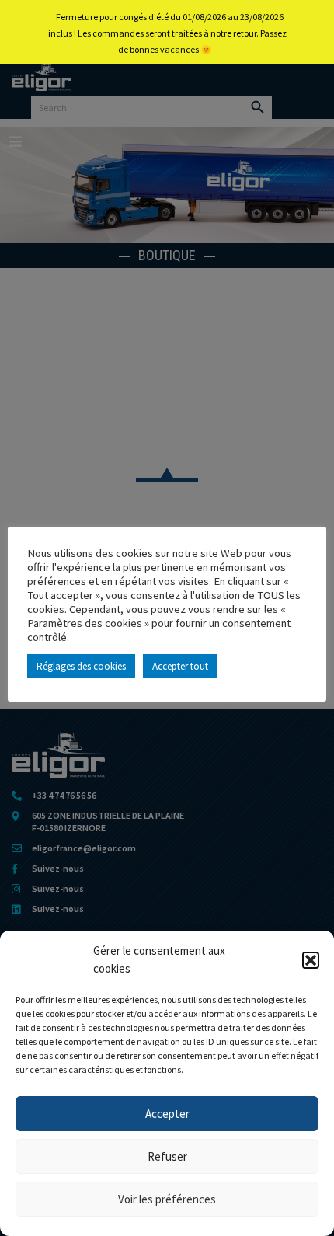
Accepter (167, 1113)
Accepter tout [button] (180, 666)
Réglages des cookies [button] (81, 666)
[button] (310, 960)
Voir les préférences (167, 1199)
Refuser (167, 1156)
